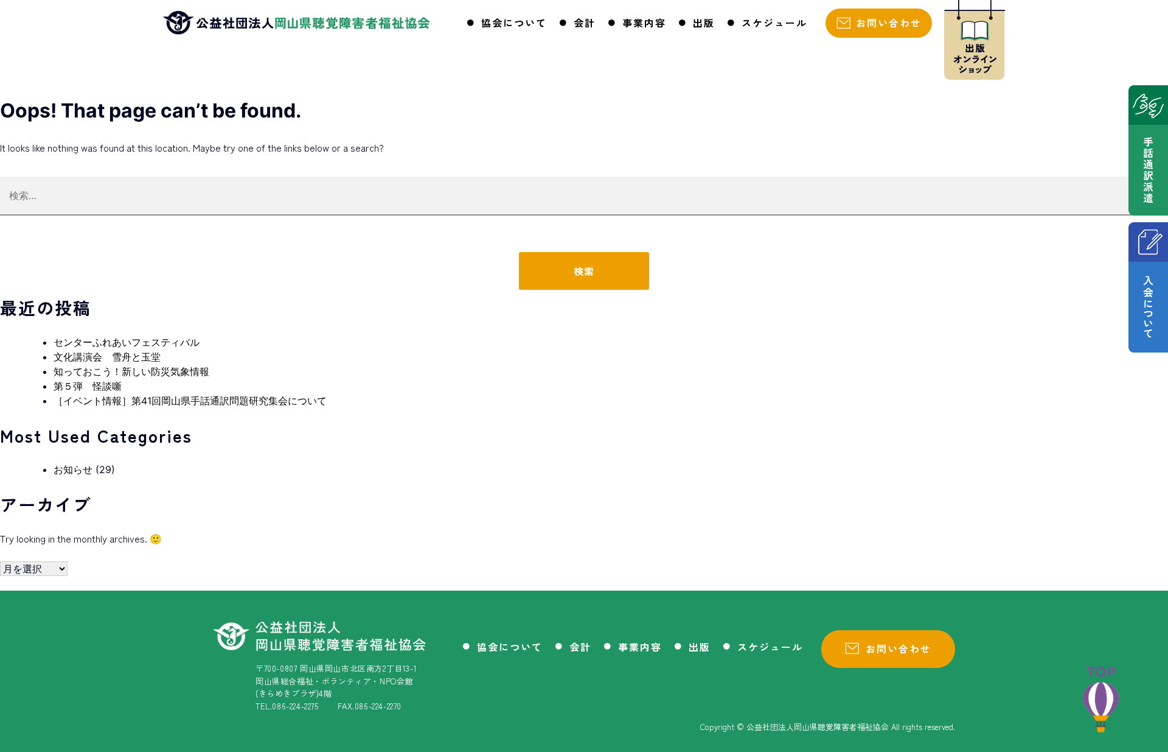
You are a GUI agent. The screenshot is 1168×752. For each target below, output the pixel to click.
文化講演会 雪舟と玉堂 (107, 357)
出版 (704, 22)
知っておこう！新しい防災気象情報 (131, 371)
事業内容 (644, 22)
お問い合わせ (889, 22)
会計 (585, 22)
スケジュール (774, 22)
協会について (514, 22)
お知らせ (73, 469)
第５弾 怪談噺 (88, 386)
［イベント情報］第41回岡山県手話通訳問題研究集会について (190, 401)
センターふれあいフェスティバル (127, 342)
